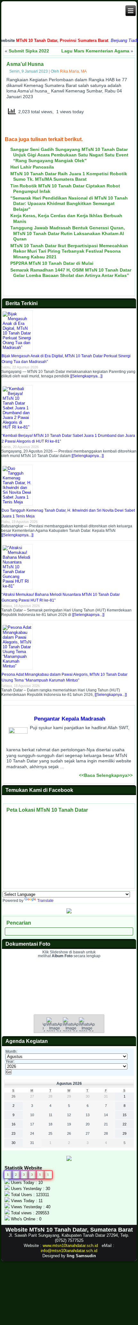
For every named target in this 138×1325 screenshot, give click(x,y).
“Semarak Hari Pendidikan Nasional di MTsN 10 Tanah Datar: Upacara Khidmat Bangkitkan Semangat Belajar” (69, 203)
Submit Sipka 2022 (29, 50)
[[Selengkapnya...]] (86, 376)
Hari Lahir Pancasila (32, 167)
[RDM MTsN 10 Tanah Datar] (69, 912)
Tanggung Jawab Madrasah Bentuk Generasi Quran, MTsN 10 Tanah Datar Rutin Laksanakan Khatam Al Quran (67, 233)
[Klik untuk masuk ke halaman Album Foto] (69, 1000)
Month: (11, 1051)
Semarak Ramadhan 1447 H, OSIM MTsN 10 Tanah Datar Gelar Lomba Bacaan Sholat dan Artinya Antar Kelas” (70, 272)
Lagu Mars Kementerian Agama (95, 50)
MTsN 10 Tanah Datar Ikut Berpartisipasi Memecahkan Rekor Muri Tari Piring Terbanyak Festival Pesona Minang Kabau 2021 (69, 251)
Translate (45, 900)
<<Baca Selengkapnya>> (106, 775)
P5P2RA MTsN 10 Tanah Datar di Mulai (51, 263)
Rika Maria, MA (73, 71)
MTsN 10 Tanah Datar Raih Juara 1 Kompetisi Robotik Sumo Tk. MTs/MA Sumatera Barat (68, 176)
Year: (9, 1061)
